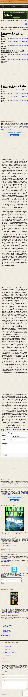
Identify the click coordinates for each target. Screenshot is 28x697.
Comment (5, 443)
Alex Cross (7, 649)
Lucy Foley (5, 629)
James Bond (8, 655)
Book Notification (7, 557)
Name (4, 435)
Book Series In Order (7, 429)
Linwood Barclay (7, 627)
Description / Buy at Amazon (20, 38)
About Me (20, 575)
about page (4, 668)
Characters (24, 6)
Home (2, 6)
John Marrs (6, 626)
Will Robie (7, 658)
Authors (13, 6)
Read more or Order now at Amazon (8, 545)
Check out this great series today (12, 612)
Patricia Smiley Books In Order (14, 20)
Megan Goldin (6, 630)
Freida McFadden (7, 625)
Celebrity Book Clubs (15, 551)
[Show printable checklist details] (26, 24)
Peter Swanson (7, 631)
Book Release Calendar (7, 9)
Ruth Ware (5, 632)
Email (3, 439)
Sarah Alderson (7, 634)
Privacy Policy (4, 694)
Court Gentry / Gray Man (11, 652)
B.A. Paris (5, 624)
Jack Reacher (8, 646)
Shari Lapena (6, 635)
